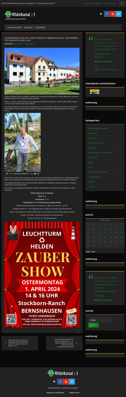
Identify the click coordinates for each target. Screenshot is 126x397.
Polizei (91, 162)
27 (116, 241)
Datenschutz (110, 3)
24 (99, 241)
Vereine (91, 182)
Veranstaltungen (94, 177)
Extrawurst (92, 138)
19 (110, 237)
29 (88, 246)
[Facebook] (107, 14)
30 (94, 246)
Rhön (90, 167)
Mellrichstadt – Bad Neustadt (99, 153)
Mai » (94, 252)
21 (122, 237)
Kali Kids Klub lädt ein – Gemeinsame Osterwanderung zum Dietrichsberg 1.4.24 (18, 343)
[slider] (21, 173)
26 (110, 241)
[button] (22, 144)
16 (94, 237)
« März (88, 252)
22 (88, 241)
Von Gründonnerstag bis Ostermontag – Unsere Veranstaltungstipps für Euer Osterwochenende (64, 343)
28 (122, 241)
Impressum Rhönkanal (93, 3)
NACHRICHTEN (14, 27)
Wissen (91, 187)
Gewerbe (40, 27)
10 (99, 233)
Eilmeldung (92, 133)
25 (105, 241)
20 (116, 237)
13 (116, 233)
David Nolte (17, 44)
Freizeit (28, 27)
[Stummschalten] (35, 174)
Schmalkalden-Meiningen (98, 172)
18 (105, 237)
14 (122, 233)
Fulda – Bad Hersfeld (96, 143)
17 (99, 237)
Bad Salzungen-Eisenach (98, 128)
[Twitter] (119, 14)
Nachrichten (93, 157)
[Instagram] (101, 14)
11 (105, 233)
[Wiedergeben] (7, 174)
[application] (22, 144)
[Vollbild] (38, 174)
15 (88, 237)
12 (110, 233)
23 (94, 241)
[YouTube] (113, 14)
